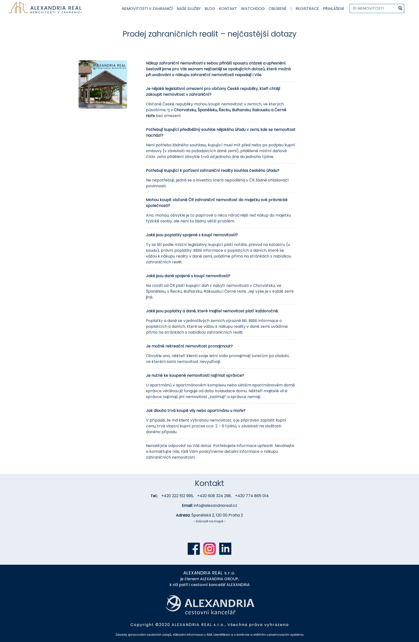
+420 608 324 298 (214, 496)
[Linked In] (225, 549)
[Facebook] (194, 549)
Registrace (307, 8)
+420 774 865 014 (252, 496)
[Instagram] (209, 548)
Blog (210, 8)
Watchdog (253, 8)
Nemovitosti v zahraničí (147, 8)
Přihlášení (333, 8)
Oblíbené (278, 8)
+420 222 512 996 (177, 496)
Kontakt (228, 8)
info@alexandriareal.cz (215, 505)
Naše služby (189, 8)
